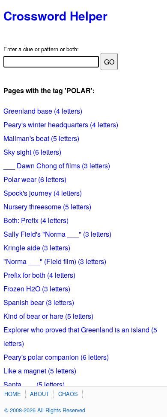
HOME (12, 394)
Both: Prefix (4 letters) (36, 220)
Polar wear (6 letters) (34, 179)
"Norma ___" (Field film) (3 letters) (54, 261)
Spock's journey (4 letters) (42, 193)
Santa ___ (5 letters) (34, 384)
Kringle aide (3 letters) (36, 248)
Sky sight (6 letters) (32, 152)
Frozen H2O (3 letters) (36, 289)
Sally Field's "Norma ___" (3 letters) (57, 234)
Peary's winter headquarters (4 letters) (60, 124)
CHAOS (68, 394)
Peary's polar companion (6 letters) (56, 357)
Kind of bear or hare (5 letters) (48, 316)
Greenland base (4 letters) (42, 111)
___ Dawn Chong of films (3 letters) (56, 165)
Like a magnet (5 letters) (39, 371)
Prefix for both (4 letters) (39, 275)
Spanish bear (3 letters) (38, 302)
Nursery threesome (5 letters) (47, 206)
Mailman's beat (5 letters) (41, 138)
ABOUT (39, 394)
